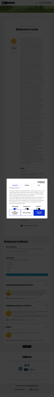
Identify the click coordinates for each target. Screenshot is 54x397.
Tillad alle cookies (39, 212)
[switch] (27, 209)
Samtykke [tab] (15, 185)
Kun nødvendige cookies (15, 213)
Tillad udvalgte (26, 212)
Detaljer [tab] (27, 185)
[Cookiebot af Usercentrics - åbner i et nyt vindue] (39, 182)
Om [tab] (39, 185)
